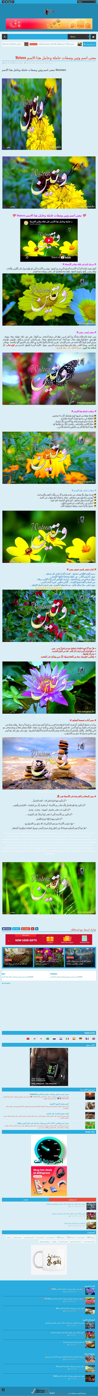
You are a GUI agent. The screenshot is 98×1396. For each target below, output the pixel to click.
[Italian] (67, 1039)
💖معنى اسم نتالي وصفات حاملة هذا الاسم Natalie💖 (67, 1289)
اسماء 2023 (49, 63)
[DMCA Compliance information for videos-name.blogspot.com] (40, 1393)
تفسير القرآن (17, 1237)
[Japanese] (40, 1039)
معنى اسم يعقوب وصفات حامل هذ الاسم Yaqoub (68, 1376)
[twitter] (6, 1)
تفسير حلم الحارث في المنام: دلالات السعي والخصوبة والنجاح (78, 962)
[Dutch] (60, 1039)
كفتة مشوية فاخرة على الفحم (57, 1113)
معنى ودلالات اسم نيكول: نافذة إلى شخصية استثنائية (47, 962)
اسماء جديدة (50, 1237)
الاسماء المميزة (28, 1237)
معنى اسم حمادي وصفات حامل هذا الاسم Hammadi (49, 1094)
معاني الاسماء (30, 63)
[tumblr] (3, 1)
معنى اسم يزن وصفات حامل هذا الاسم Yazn (70, 1366)
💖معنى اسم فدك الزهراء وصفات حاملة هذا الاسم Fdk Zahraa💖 (63, 1298)
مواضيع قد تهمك (44, 1241)
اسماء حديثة (40, 63)
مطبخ (8, 1237)
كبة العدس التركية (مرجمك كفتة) (48, 43)
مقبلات (54, 1241)
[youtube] (9, 1)
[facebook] (13, 1)
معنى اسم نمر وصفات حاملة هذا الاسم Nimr (70, 1308)
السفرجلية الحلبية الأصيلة (59, 1103)
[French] (86, 1039)
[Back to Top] (3, 1389)
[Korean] (34, 1039)
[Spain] (73, 1039)
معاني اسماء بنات (89, 1241)
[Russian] (53, 1039)
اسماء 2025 (32, 44)
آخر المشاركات (72, 1200)
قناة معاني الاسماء (61, 1393)
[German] (80, 1039)
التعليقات (25, 1200)
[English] (93, 1039)
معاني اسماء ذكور (75, 1241)
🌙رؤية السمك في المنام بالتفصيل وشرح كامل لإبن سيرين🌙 (64, 1356)
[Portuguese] (47, 1039)
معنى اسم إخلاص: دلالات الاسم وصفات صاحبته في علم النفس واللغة (43, 1123)
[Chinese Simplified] (27, 1039)
